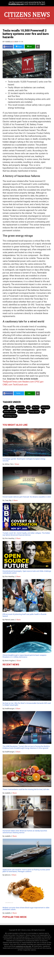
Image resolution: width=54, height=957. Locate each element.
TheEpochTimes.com (12, 381)
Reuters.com (28, 381)
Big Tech (36, 407)
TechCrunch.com (20, 384)
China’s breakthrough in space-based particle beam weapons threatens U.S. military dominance (24, 656)
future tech (45, 407)
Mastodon (9, 46)
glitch (6, 407)
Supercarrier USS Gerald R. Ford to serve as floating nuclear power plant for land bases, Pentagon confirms (26, 870)
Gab (30, 46)
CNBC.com (7, 384)
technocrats (22, 411)
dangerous (20, 407)
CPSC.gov (39, 381)
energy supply (34, 411)
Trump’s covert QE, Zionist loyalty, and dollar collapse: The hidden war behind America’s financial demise (26, 534)
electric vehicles (9, 411)
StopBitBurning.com (16, 4)
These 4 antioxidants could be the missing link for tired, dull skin (26, 789)
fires (28, 407)
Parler (19, 46)
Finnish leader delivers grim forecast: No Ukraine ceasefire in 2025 (27, 497)
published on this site (23, 946)
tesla (12, 407)
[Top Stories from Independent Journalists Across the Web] (27, 20)
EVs (43, 411)
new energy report (10, 416)
